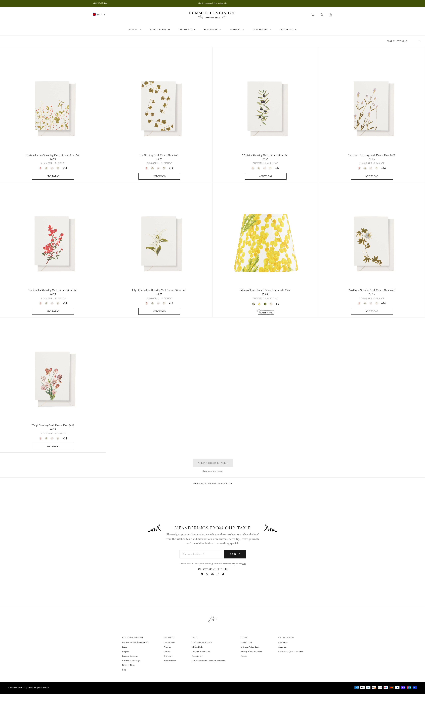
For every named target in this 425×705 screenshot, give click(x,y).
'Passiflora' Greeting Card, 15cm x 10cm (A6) (371, 290)
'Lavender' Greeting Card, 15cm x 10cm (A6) (371, 155)
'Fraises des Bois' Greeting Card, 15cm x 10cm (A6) (53, 155)
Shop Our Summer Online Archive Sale (212, 3)
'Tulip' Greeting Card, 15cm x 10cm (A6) (53, 425)
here (244, 564)
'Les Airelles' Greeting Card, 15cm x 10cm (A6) (52, 290)
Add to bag (53, 176)
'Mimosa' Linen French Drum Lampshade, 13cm (265, 290)
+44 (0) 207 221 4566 (100, 3)
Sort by (391, 41)
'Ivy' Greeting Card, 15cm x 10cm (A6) (159, 155)
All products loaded (212, 463)
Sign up (235, 554)
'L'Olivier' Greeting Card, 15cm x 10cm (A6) (265, 155)
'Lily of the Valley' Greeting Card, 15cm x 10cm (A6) (159, 290)
